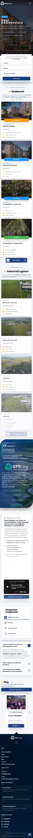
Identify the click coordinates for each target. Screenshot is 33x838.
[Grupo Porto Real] (16, 737)
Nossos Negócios (6, 752)
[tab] (16, 617)
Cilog (2, 754)
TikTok (5, 827)
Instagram (6, 819)
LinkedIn (6, 824)
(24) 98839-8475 (6, 774)
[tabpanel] (16, 658)
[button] (7, 53)
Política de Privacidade (8, 764)
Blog (2, 759)
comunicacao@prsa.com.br (10, 779)
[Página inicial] (6, 3)
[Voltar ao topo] (16, 742)
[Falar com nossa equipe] (30, 835)
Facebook (6, 821)
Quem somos (5, 757)
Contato (3, 761)
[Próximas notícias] (30, 712)
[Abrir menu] (30, 3)
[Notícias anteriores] (3, 712)
